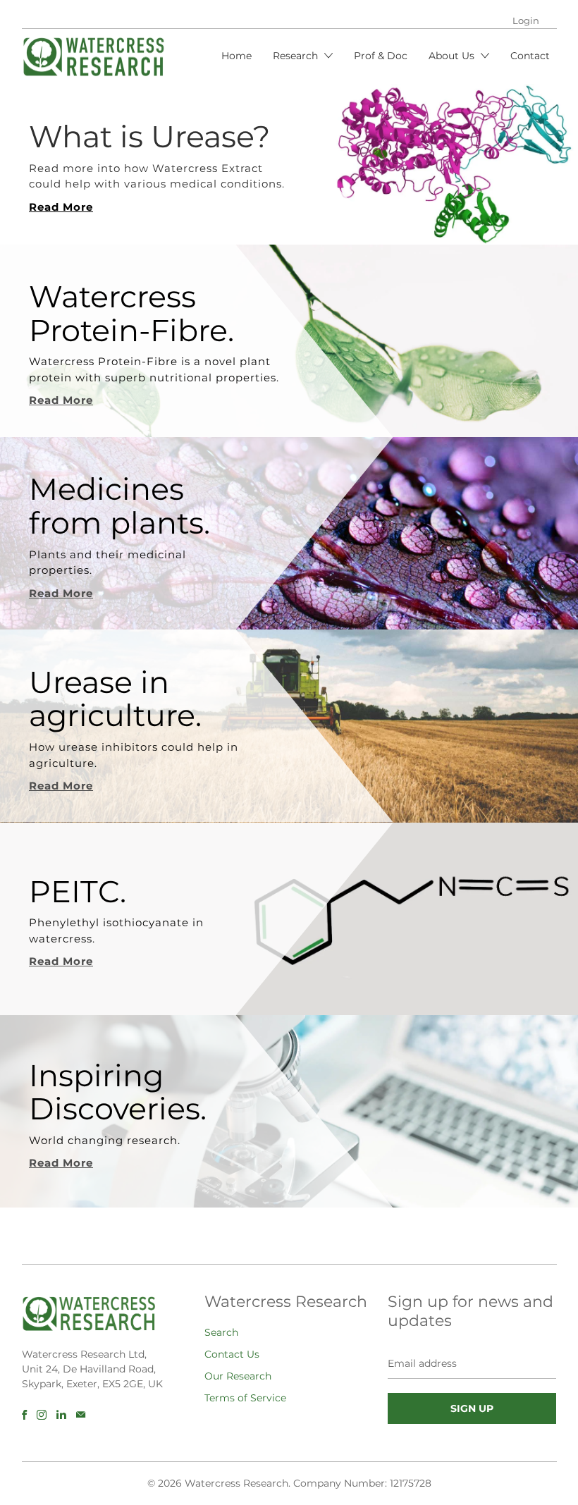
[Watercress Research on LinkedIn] (61, 1415)
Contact (530, 55)
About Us (453, 55)
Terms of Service (245, 1398)
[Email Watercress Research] (80, 1415)
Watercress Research (236, 1483)
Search (221, 1332)
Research (297, 55)
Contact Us (231, 1354)
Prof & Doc (380, 55)
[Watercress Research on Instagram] (42, 1415)
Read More (61, 207)
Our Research (237, 1376)
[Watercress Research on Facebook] (24, 1415)
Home (236, 55)
